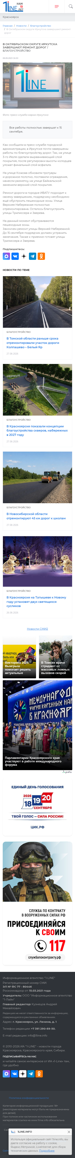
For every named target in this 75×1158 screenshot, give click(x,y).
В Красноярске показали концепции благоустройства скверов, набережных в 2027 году (37, 431)
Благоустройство (19, 332)
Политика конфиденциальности (29, 1097)
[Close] (69, 1132)
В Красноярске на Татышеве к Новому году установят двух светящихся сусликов (36, 602)
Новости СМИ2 (37, 629)
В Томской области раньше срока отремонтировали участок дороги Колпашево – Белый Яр (33, 343)
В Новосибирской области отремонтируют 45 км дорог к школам (36, 516)
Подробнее (47, 1150)
